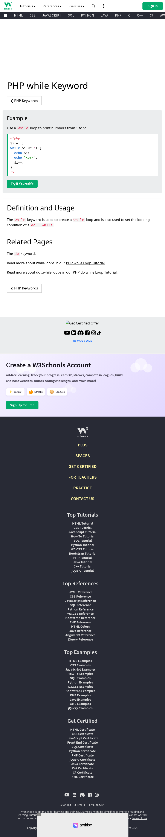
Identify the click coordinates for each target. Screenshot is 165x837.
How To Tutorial (82, 536)
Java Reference (80, 631)
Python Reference (80, 609)
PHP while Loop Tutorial (85, 263)
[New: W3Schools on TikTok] (99, 333)
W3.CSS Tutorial (82, 549)
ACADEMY (96, 805)
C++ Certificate (82, 768)
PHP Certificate (83, 755)
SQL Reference (80, 605)
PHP (118, 15)
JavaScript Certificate (82, 738)
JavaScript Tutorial (82, 532)
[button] (94, 6)
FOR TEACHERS (83, 477)
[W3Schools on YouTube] (67, 333)
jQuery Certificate (82, 759)
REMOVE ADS (82, 341)
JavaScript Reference (80, 600)
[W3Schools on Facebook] (87, 333)
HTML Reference (80, 592)
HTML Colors (80, 626)
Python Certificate (82, 751)
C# (152, 15)
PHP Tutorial (82, 557)
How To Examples (80, 673)
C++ (140, 15)
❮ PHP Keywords (24, 100)
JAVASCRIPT (51, 15)
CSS (33, 15)
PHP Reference (80, 622)
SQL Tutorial (82, 540)
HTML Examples (80, 661)
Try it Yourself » (22, 183)
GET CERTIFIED (83, 466)
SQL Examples (80, 678)
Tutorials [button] (27, 6)
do (17, 254)
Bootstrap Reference (80, 618)
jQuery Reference (80, 639)
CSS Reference (80, 596)
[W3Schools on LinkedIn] (73, 333)
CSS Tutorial (82, 527)
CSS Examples (80, 665)
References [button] (51, 6)
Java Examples (80, 699)
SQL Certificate (82, 746)
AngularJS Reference (80, 635)
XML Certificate (83, 777)
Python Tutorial (82, 545)
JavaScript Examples (80, 669)
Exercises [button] (76, 6)
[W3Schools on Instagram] (93, 333)
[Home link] (8, 5)
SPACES (82, 455)
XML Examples (80, 704)
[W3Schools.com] (82, 434)
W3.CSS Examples (80, 686)
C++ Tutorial (82, 566)
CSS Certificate (82, 734)
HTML (18, 15)
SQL (71, 15)
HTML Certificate (82, 729)
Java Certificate (82, 764)
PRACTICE (82, 487)
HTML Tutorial (82, 523)
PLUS (82, 444)
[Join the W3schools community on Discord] (80, 333)
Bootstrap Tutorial (82, 553)
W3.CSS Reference (80, 613)
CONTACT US (82, 498)
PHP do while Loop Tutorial (95, 272)
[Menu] (5, 15)
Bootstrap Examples (80, 691)
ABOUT (79, 805)
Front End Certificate (82, 742)
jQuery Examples (80, 708)
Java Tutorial (82, 562)
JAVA (104, 15)
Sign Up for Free (22, 405)
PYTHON (87, 15)
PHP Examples (80, 695)
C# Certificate (82, 772)
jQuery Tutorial (83, 570)
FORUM (65, 805)
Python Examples (80, 682)
